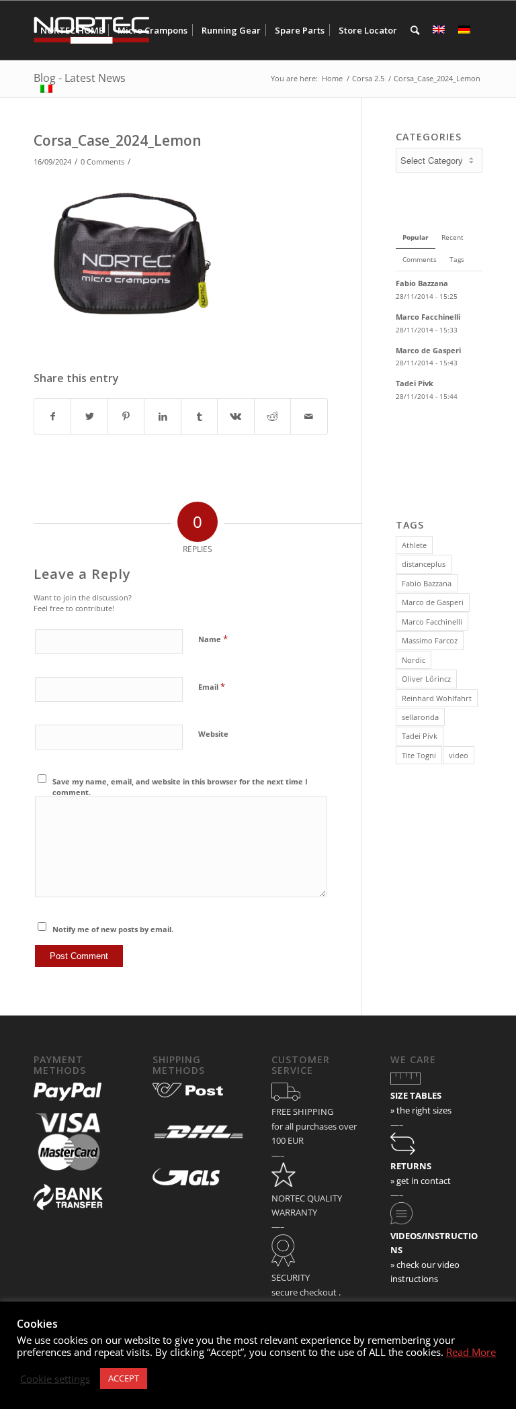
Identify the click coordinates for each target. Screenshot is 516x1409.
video (458, 755)
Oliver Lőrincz (426, 679)
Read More (471, 1352)
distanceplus (423, 564)
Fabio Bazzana (427, 583)
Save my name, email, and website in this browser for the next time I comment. (180, 787)
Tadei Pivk (419, 736)
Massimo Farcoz (430, 640)
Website (213, 734)
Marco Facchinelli (432, 622)
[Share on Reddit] (272, 416)
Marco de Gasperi (433, 602)
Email (211, 686)
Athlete (414, 545)
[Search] (415, 30)
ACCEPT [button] (123, 1378)
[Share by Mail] (309, 416)
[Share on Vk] (235, 416)
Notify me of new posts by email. (112, 929)
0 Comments (102, 162)
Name (213, 639)
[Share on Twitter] (89, 416)
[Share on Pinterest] (126, 416)
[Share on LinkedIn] (162, 416)
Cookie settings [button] (55, 1379)
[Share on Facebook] (52, 416)
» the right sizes (421, 1110)
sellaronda (420, 717)
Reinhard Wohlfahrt (437, 698)
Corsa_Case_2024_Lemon (118, 140)
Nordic (413, 660)
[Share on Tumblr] (199, 416)
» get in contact (420, 1181)
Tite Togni (419, 755)
